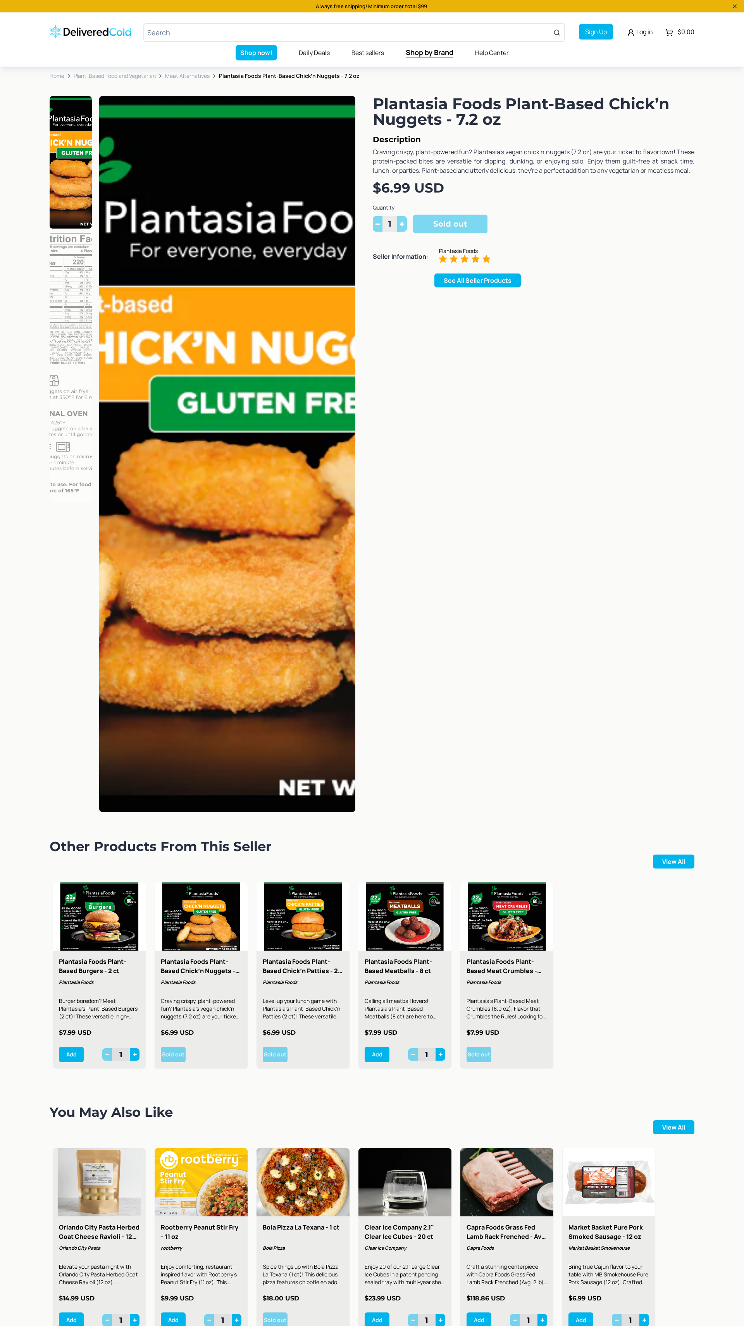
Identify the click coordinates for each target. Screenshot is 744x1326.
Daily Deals (314, 52)
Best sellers (367, 52)
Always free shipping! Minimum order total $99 (371, 6)
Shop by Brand (429, 52)
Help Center (492, 52)
